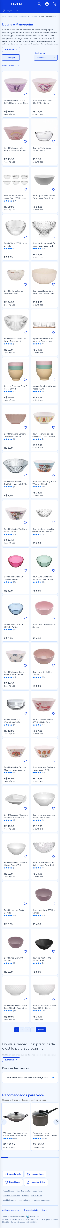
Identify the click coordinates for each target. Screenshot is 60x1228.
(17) (43, 725)
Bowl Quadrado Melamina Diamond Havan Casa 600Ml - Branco (16, 818)
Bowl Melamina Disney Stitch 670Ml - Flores (14, 673)
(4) (43, 344)
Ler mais (9, 49)
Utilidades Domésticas (18, 16)
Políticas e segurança (10, 1210)
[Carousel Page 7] (48, 1157)
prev (4, 1122)
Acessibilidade (32, 1210)
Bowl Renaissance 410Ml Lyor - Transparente (15, 340)
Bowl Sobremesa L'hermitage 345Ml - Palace (13, 722)
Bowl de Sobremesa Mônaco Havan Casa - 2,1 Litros (43, 246)
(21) (14, 772)
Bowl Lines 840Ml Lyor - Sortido (43, 673)
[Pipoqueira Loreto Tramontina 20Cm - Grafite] (45, 1117)
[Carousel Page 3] (19, 1157)
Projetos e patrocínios (41, 1200)
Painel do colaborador (11, 1195)
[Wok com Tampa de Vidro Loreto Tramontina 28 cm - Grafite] (16, 1117)
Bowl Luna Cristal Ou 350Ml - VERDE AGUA (42, 578)
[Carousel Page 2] (11, 1157)
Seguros (25, 1195)
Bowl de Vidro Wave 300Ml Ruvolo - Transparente (41, 151)
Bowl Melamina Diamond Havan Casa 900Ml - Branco (43, 818)
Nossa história (8, 1191)
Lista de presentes (23, 1191)
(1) (14, 248)
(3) (43, 534)
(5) (43, 391)
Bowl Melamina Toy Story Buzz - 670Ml (15, 530)
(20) (14, 915)
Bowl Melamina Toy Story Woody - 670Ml (44, 482)
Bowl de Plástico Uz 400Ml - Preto (41, 959)
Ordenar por (40, 53)
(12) (14, 201)
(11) (14, 391)
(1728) (44, 1139)
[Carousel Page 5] (33, 1157)
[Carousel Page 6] (41, 1157)
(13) (14, 534)
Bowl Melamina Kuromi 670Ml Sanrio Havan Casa (16, 101)
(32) (43, 248)
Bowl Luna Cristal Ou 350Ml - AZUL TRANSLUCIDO (13, 627)
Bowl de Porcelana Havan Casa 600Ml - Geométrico (15, 1007)
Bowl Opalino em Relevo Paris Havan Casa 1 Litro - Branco (43, 198)
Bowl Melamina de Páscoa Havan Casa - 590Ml (43, 435)
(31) (14, 582)
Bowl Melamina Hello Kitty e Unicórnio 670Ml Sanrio (14, 151)
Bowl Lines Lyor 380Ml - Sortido (15, 959)
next (56, 1122)
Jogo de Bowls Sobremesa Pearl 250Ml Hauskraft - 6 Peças (15, 198)
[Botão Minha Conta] (47, 4)
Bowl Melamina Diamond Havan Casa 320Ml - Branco (15, 865)
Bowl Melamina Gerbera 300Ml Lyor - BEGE (15, 435)
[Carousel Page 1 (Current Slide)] (4, 1157)
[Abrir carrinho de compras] (54, 4)
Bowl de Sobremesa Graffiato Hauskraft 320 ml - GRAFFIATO (15, 484)
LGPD (44, 1210)
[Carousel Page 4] (26, 1157)
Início (4, 16)
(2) (14, 439)
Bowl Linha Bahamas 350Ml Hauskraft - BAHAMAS (13, 294)
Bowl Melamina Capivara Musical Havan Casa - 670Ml (15, 770)
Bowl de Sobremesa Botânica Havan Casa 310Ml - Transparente (43, 532)
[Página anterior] (4, 4)
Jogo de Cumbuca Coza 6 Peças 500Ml (15, 387)
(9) (43, 439)
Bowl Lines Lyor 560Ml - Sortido (43, 911)
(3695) (14, 1139)
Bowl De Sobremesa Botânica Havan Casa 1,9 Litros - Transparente (44, 865)
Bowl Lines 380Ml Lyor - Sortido (43, 625)
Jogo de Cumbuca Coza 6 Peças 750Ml (43, 387)
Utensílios (34, 16)
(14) (14, 677)
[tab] (11, 57)
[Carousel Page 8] (55, 1157)
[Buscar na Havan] (39, 4)
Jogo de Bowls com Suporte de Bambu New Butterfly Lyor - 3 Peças (43, 341)
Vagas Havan (38, 1191)
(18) (43, 487)
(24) (14, 1011)
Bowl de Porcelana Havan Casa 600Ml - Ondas (44, 1007)
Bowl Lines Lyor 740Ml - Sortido (15, 911)
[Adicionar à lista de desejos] (25, 94)
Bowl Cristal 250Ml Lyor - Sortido (15, 244)
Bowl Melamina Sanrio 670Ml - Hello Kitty (42, 721)
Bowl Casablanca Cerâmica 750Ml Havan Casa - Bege (44, 294)
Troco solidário (24, 1200)
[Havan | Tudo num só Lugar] (15, 4)
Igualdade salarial (9, 1200)
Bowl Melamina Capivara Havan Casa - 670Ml (43, 768)
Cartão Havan (36, 1195)
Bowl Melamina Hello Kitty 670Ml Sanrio (42, 101)
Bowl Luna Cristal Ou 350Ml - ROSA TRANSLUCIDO (13, 579)
